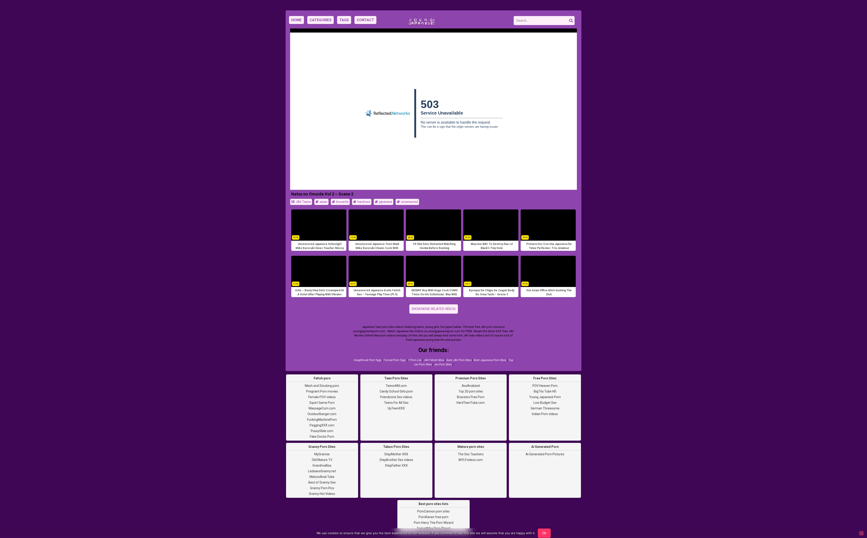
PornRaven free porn (433, 517)
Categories (320, 20)
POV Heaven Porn (545, 386)
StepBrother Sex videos (396, 460)
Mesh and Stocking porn (322, 386)
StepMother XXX (396, 454)
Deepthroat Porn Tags (368, 360)
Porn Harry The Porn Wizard (433, 522)
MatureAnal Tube (322, 477)
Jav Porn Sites (443, 364)
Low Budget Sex (545, 402)
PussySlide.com (322, 431)
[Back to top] (853, 517)
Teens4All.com (396, 386)
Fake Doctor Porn (322, 436)
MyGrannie (322, 454)
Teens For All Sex (396, 402)
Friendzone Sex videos (396, 397)
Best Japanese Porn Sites (490, 360)
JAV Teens (303, 202)
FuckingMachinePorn (322, 419)
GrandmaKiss (321, 465)
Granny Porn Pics (322, 488)
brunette (342, 202)
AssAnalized (471, 386)
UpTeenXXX (396, 408)
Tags (344, 20)
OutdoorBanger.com (322, 414)
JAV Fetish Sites (434, 360)
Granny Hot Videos (322, 494)
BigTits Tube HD (545, 391)
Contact (365, 20)
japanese (385, 202)
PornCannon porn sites (433, 511)
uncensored (409, 202)
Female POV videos (322, 397)
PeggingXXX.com (322, 425)
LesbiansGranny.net (322, 471)
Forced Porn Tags (395, 360)
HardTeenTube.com (471, 402)
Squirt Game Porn (322, 402)
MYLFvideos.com (471, 460)
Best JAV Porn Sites (459, 360)
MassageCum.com (322, 408)
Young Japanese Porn (545, 397)
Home (296, 20)
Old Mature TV (322, 460)
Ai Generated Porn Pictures (545, 454)
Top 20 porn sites (471, 391)
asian (323, 202)
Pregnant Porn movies (322, 391)
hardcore (363, 202)
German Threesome (545, 408)
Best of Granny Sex (322, 482)
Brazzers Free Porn (471, 397)
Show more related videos (434, 309)
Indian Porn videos (545, 414)
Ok (544, 533)
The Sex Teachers (471, 454)
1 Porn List (415, 360)
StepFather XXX (396, 465)
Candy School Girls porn (396, 391)
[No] (861, 533)
